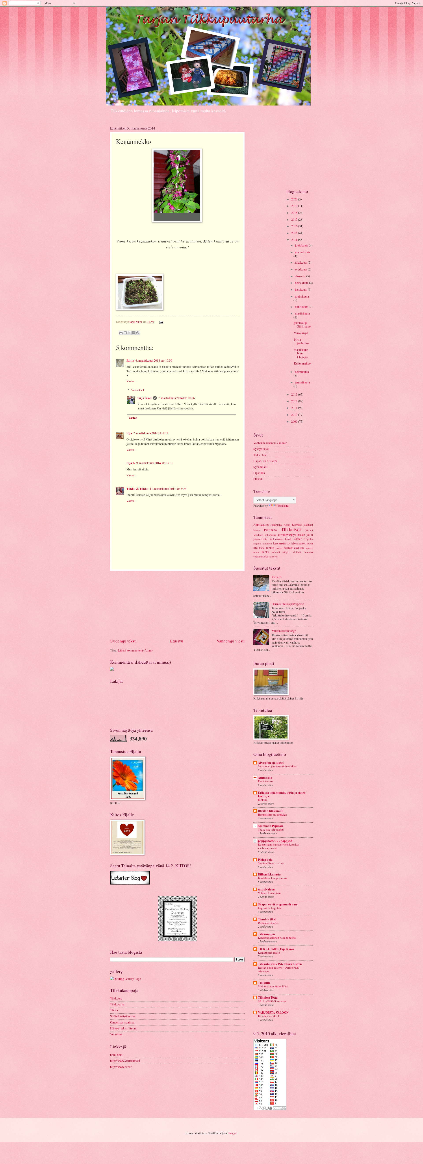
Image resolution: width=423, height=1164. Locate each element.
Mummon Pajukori (270, 826)
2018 (294, 213)
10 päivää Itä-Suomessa (272, 1001)
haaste (301, 535)
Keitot (287, 524)
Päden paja (265, 859)
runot (256, 552)
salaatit (276, 552)
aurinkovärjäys (287, 535)
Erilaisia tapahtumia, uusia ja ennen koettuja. (282, 794)
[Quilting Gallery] (125, 979)
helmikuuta (302, 372)
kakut (288, 539)
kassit (298, 538)
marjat (279, 548)
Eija (129, 433)
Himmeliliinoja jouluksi (272, 814)
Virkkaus (258, 535)
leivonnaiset (298, 543)
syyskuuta (301, 269)
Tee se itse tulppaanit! (271, 829)
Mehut (256, 530)
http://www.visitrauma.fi (125, 1061)
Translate (282, 505)
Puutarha (270, 529)
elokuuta (300, 276)
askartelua (270, 535)
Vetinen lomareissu (269, 893)
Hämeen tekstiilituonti (123, 1028)
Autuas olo (265, 777)
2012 (294, 401)
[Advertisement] (177, 604)
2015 (294, 233)
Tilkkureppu (266, 934)
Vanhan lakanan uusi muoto (270, 443)
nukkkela (299, 548)
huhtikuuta (302, 307)
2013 (294, 394)
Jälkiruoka (276, 524)
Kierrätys (297, 524)
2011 (294, 408)
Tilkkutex (116, 998)
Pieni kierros (265, 781)
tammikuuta (302, 382)
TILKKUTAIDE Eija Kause (276, 949)
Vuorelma (116, 1034)
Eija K (130, 463)
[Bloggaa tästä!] (125, 333)
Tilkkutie (264, 983)
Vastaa (130, 381)
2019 (294, 206)
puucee (309, 548)
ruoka (265, 552)
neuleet (288, 548)
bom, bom (116, 1055)
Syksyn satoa (261, 449)
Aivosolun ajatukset (271, 763)
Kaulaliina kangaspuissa (272, 878)
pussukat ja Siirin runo (302, 325)
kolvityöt (267, 543)
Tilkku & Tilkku (137, 489)
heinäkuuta (302, 283)
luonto (270, 548)
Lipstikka (259, 473)
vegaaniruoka (260, 556)
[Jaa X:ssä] (129, 333)
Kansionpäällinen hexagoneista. (277, 938)
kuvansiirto (281, 543)
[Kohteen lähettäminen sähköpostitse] (121, 333)
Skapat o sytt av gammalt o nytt (279, 904)
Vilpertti (277, 577)
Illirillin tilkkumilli (270, 811)
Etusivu (176, 641)
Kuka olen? (260, 455)
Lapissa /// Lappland (270, 908)
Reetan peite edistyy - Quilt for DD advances (278, 969)
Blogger (232, 1133)
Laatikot (308, 524)
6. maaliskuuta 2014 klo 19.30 (153, 360)
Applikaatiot (261, 524)
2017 (294, 219)
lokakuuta (301, 262)
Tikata (114, 1010)
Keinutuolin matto (269, 953)
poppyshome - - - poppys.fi (275, 841)
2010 (294, 415)
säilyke (286, 552)
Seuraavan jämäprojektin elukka (277, 766)
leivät (310, 543)
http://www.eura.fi (121, 1067)
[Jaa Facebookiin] (133, 333)
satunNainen (266, 889)
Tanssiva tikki (267, 919)
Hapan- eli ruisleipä (265, 461)
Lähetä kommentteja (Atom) (135, 650)
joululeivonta (260, 539)
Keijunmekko (302, 363)
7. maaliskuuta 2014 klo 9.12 (150, 433)
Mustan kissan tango (284, 631)
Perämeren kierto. (268, 923)
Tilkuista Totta (268, 997)
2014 (294, 240)
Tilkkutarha (117, 1004)
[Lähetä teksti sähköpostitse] (160, 322)
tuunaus (308, 552)
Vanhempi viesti (231, 641)
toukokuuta (302, 296)
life (255, 548)
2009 (294, 421)
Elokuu (262, 800)
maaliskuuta (302, 313)
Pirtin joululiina (301, 341)
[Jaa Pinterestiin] (137, 333)
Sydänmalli (260, 467)
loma (262, 548)
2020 (294, 199)
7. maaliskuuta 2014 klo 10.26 (176, 398)
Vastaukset (137, 390)
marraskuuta (302, 252)
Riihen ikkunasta (269, 874)
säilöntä (297, 552)
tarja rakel (136, 322)
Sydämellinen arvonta (271, 863)
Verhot (309, 530)
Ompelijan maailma (122, 1022)
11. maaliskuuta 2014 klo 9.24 (168, 489)
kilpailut (308, 539)
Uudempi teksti (123, 641)
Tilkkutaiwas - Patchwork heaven (280, 964)
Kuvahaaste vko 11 (269, 1016)
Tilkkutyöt (291, 529)
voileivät (273, 556)
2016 (294, 226)
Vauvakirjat (301, 333)
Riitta (130, 360)
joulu (309, 535)
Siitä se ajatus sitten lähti (273, 986)
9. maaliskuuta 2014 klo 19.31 (154, 463)
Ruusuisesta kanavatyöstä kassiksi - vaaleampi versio (279, 846)
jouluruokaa (276, 539)
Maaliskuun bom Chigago (301, 353)
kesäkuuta (301, 289)
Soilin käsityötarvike (122, 1016)
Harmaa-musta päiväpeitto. (288, 604)
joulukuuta (302, 245)
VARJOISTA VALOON (273, 1012)
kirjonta (257, 543)
